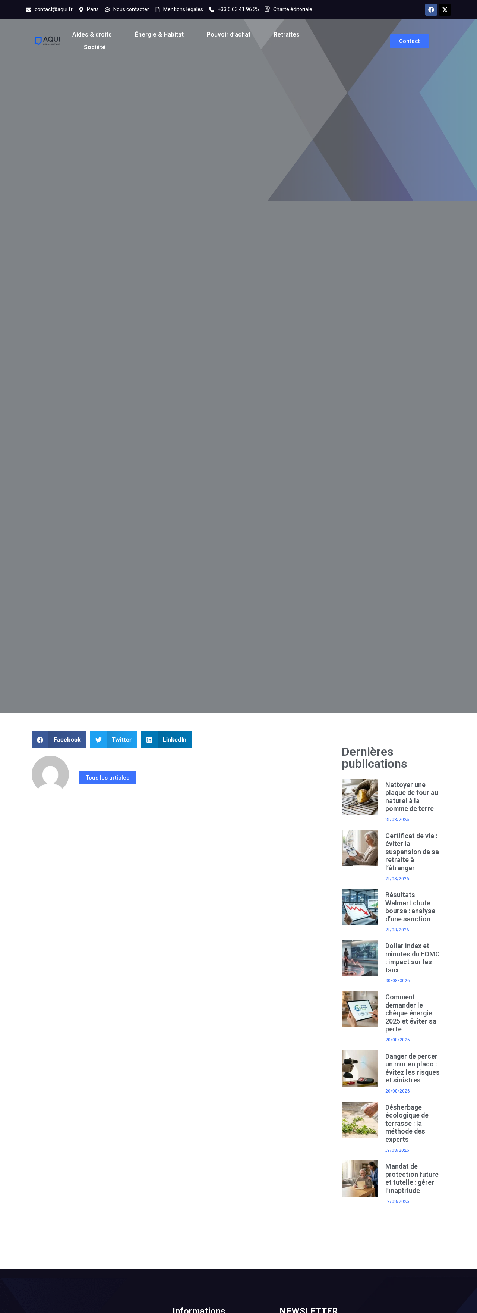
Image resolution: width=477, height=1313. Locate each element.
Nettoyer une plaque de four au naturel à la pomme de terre (411, 797)
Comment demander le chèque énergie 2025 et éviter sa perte (410, 1013)
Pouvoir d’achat (228, 34)
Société (95, 47)
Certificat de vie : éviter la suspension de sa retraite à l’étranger (412, 852)
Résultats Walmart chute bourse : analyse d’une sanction (410, 907)
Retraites (287, 34)
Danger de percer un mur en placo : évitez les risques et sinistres (412, 1068)
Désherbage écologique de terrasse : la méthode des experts (407, 1123)
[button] (59, 739)
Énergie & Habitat (159, 34)
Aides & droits (92, 34)
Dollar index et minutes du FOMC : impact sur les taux (412, 958)
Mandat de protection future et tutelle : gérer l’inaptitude (412, 1178)
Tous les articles (107, 777)
